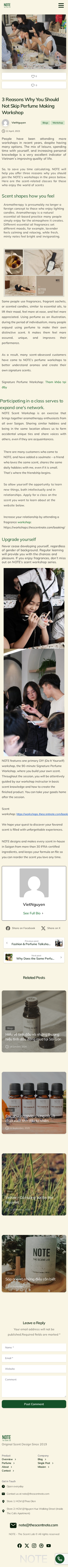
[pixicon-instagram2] (34, 1545)
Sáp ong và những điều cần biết (30, 1279)
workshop (24, 522)
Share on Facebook (23, 928)
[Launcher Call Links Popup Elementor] (59, 1558)
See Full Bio (31, 913)
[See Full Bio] (42, 913)
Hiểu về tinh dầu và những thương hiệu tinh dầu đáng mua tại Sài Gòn (33, 1036)
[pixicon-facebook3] (19, 1545)
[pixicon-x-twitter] (26, 1545)
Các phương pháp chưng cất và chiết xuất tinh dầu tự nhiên (30, 1118)
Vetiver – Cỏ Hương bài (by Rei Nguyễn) (29, 1199)
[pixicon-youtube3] (48, 1545)
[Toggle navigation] (61, 5)
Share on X (53, 928)
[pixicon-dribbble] (41, 1545)
